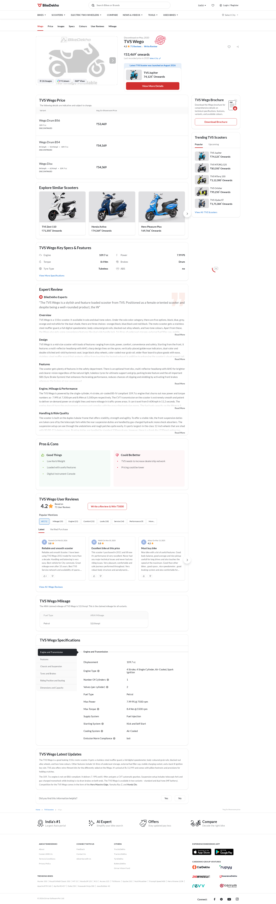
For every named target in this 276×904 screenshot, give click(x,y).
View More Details (152, 85)
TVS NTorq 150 (217, 176)
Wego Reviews (55, 586)
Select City (230, 15)
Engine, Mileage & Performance (58, 388)
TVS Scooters (210, 212)
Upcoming (214, 144)
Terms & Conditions (47, 859)
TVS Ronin (115, 881)
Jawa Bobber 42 (103, 886)
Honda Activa (99, 226)
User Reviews (97, 26)
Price (50, 26)
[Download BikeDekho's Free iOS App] (201, 851)
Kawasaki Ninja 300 (86, 886)
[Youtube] (229, 899)
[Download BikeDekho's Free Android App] (224, 851)
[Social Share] (237, 47)
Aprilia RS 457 (59, 886)
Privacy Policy (45, 863)
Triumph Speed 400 (157, 881)
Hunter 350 (42, 881)
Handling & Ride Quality (54, 413)
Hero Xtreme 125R (175, 881)
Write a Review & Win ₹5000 (107, 506)
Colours (83, 26)
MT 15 (75, 881)
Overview (45, 315)
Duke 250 (72, 886)
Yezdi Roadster (140, 881)
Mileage (112, 26)
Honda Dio (132, 784)
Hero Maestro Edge (99, 784)
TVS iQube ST (217, 200)
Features (44, 364)
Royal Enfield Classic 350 (59, 881)
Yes (166, 798)
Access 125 (104, 881)
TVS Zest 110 (49, 226)
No (179, 798)
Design (43, 339)
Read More (180, 334)
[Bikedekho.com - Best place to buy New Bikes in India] (48, 5)
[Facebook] (214, 899)
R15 (96, 881)
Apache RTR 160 (44, 886)
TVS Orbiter (216, 188)
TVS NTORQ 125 (218, 164)
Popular (199, 144)
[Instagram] (237, 899)
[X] (221, 899)
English (201, 5)
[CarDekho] (201, 867)
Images (60, 26)
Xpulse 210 (127, 881)
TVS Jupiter (216, 152)
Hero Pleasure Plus (151, 226)
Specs (72, 26)
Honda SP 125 (86, 881)
